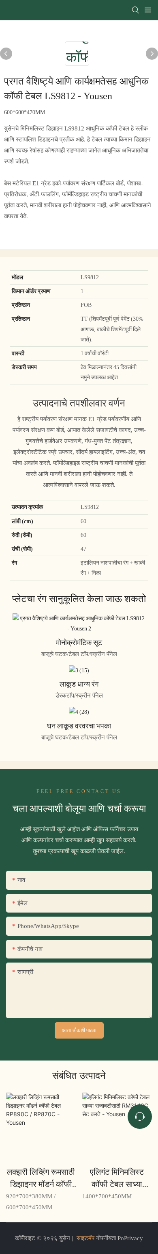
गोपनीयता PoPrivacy (118, 1238)
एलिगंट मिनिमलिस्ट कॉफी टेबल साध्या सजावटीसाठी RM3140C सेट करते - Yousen (116, 1178)
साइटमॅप (85, 1238)
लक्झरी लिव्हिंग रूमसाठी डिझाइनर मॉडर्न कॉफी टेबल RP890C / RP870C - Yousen (41, 1178)
